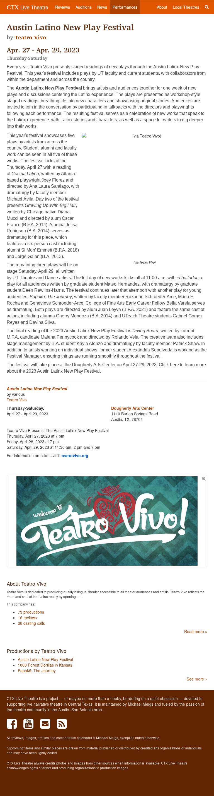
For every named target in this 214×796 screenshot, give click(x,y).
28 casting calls (31, 623)
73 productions (31, 612)
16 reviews (27, 617)
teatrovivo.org (75, 455)
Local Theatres (186, 7)
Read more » (195, 631)
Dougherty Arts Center (132, 408)
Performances (125, 7)
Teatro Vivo (30, 37)
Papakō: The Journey (37, 670)
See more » (197, 679)
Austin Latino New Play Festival (37, 388)
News (102, 7)
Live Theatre (27, 7)
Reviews (62, 7)
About (162, 7)
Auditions (84, 7)
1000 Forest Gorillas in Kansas (45, 665)
